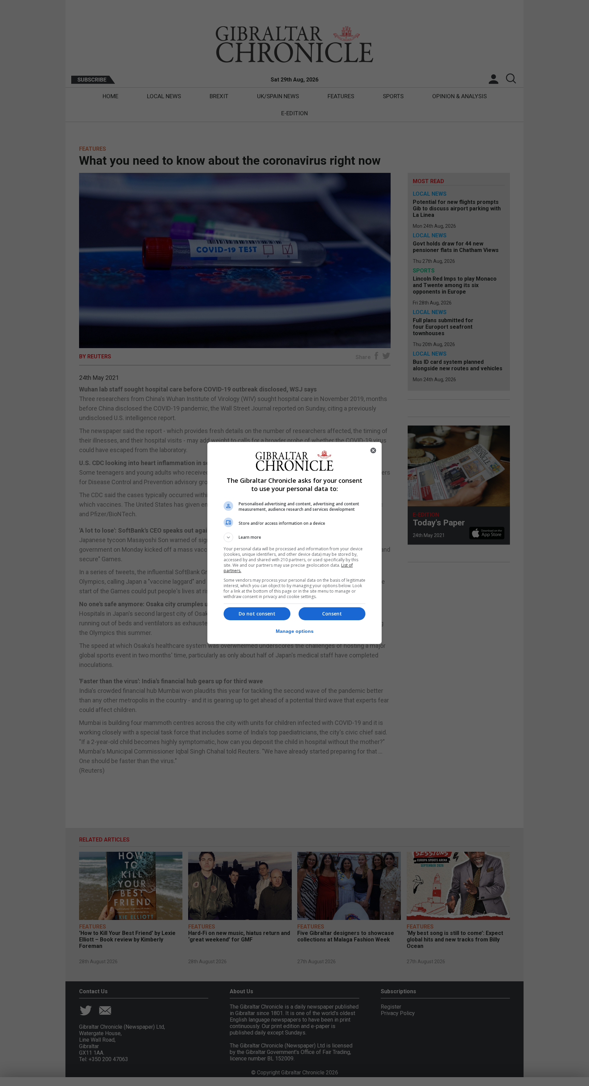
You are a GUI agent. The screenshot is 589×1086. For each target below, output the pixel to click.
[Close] (373, 450)
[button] (294, 537)
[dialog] (294, 543)
